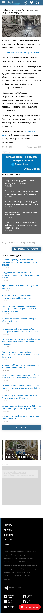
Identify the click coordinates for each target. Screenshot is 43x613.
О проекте (8, 535)
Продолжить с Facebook (28, 249)
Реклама (8, 530)
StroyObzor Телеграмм (15, 587)
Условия (8, 545)
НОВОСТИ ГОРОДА (11, 255)
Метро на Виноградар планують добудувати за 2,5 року (19, 183)
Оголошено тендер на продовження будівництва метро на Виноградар (21, 193)
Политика (8, 540)
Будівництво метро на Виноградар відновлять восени (21, 214)
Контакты (8, 525)
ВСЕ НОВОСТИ (21, 427)
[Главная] (14, 3)
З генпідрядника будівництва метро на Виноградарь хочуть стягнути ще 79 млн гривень (21, 226)
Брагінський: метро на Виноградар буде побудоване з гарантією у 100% (21, 204)
